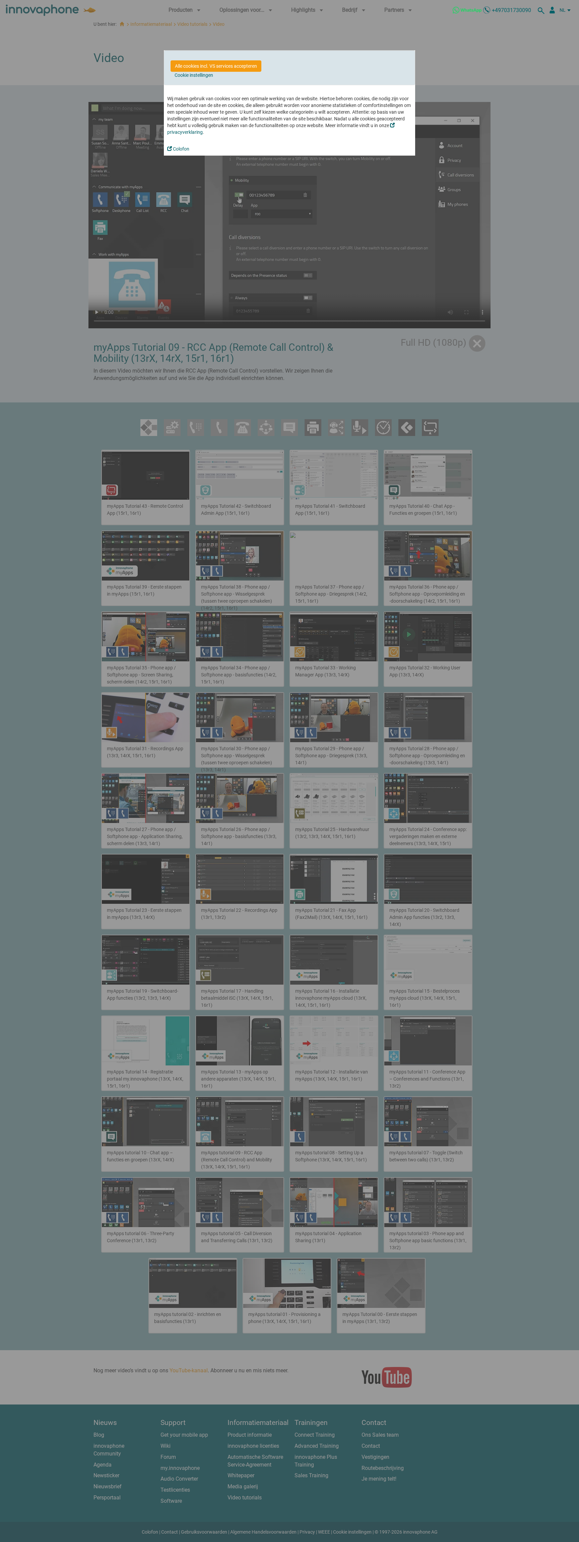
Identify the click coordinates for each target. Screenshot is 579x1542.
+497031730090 (511, 10)
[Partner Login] (552, 10)
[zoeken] (542, 10)
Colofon (180, 149)
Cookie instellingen (194, 75)
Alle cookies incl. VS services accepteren (216, 66)
